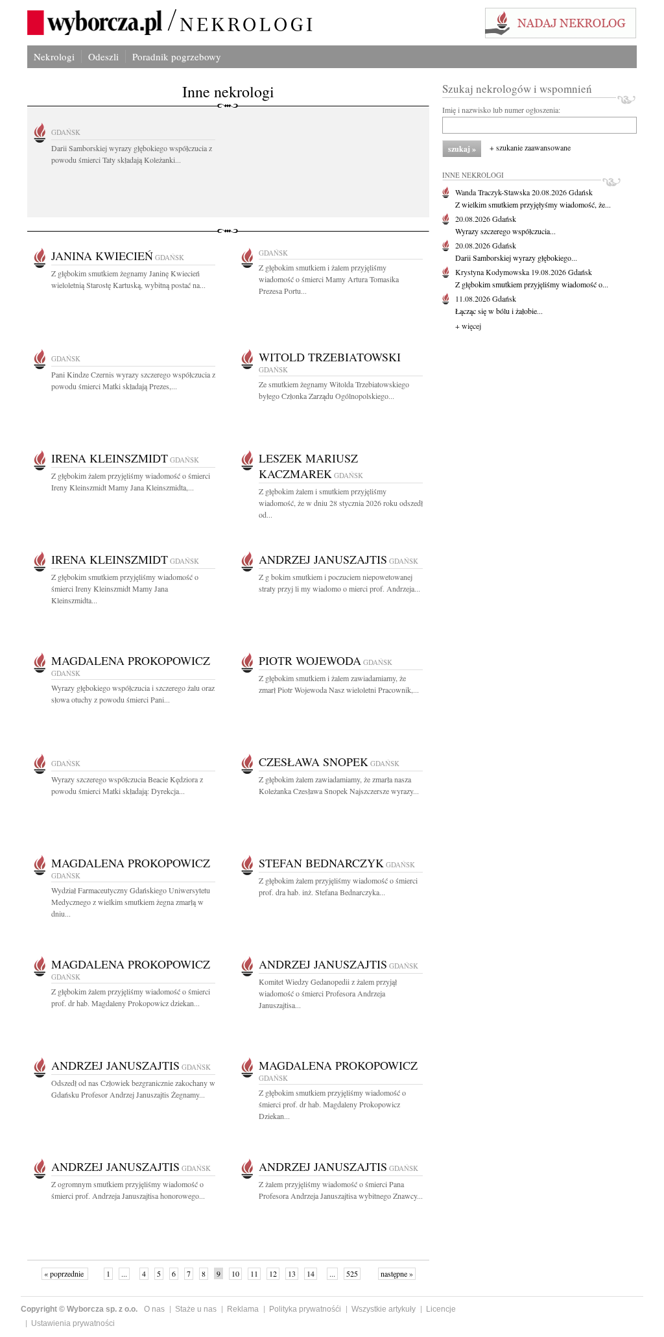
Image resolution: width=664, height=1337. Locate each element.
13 (292, 1273)
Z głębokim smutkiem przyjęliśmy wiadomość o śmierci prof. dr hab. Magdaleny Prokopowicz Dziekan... (332, 1104)
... (124, 1273)
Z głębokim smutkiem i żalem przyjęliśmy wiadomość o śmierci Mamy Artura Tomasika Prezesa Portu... (329, 279)
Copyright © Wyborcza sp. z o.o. (79, 1309)
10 (235, 1273)
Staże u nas (196, 1309)
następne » (397, 1273)
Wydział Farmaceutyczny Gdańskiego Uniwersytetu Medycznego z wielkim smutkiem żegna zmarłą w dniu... (130, 902)
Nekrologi (54, 56)
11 (254, 1273)
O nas (154, 1309)
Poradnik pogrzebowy (176, 56)
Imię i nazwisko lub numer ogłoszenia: (501, 109)
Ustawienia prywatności (73, 1323)
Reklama (243, 1309)
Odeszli (103, 56)
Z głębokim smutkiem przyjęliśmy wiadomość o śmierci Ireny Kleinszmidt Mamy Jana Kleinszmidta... (124, 588)
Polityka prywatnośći (305, 1309)
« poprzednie (65, 1273)
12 (273, 1273)
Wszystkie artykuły (383, 1309)
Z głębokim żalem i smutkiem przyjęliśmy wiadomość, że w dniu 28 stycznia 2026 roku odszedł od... (341, 503)
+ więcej (468, 325)
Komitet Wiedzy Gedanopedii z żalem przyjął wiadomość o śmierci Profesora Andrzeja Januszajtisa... (328, 993)
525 (352, 1273)
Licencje (441, 1309)
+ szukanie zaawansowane (530, 147)
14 (310, 1273)
